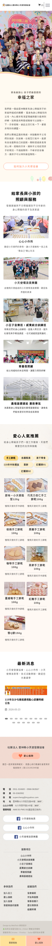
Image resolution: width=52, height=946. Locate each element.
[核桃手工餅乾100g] (14, 519)
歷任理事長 (32, 905)
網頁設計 (23, 926)
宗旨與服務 (32, 897)
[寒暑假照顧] (26, 355)
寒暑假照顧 (26, 872)
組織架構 (31, 909)
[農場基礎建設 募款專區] (26, 392)
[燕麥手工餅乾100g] (37, 554)
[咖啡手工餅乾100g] (14, 553)
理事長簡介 (32, 901)
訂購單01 (41, 464)
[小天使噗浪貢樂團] (26, 268)
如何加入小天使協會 (26, 166)
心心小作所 (28, 827)
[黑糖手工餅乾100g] (37, 519)
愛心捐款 (29, 755)
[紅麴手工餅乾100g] (37, 589)
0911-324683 (19, 789)
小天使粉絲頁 (29, 818)
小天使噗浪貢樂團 (28, 836)
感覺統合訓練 (25, 868)
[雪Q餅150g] (14, 623)
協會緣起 (31, 893)
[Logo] (16, 5)
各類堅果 (26, 458)
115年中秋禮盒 (11, 464)
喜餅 (26, 464)
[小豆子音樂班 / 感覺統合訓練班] (26, 314)
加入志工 (8, 893)
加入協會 (8, 901)
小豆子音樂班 (25, 864)
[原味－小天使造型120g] (14, 485)
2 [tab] (28, 68)
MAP (39, 802)
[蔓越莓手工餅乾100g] (14, 588)
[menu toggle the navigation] (47, 5)
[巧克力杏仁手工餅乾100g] (37, 485)
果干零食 (41, 458)
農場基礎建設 (25, 876)
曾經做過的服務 (11, 905)
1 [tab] (23, 68)
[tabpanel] (26, 45)
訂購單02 (26, 471)
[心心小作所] (26, 227)
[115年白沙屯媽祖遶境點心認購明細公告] (26, 690)
